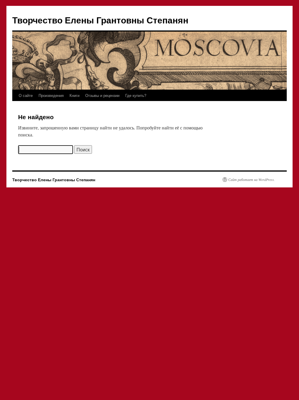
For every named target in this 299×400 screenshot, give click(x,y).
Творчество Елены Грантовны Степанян (100, 19)
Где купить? (135, 95)
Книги (74, 95)
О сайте (26, 95)
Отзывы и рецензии (102, 95)
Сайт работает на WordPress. (251, 179)
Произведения (51, 95)
